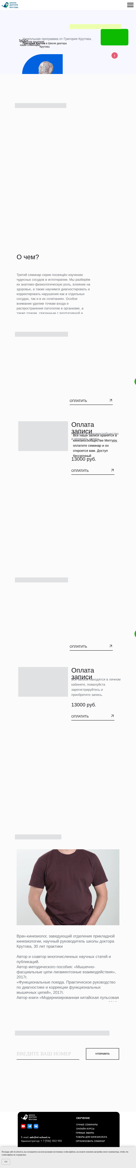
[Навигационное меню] (130, 5)
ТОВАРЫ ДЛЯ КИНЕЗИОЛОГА (91, 1137)
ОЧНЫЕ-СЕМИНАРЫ (87, 1124)
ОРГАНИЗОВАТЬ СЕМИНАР (90, 1141)
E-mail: (35, 1137)
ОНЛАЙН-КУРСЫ (85, 1128)
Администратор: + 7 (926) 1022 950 (41, 1140)
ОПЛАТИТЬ (78, 401)
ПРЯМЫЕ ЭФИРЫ (85, 1133)
